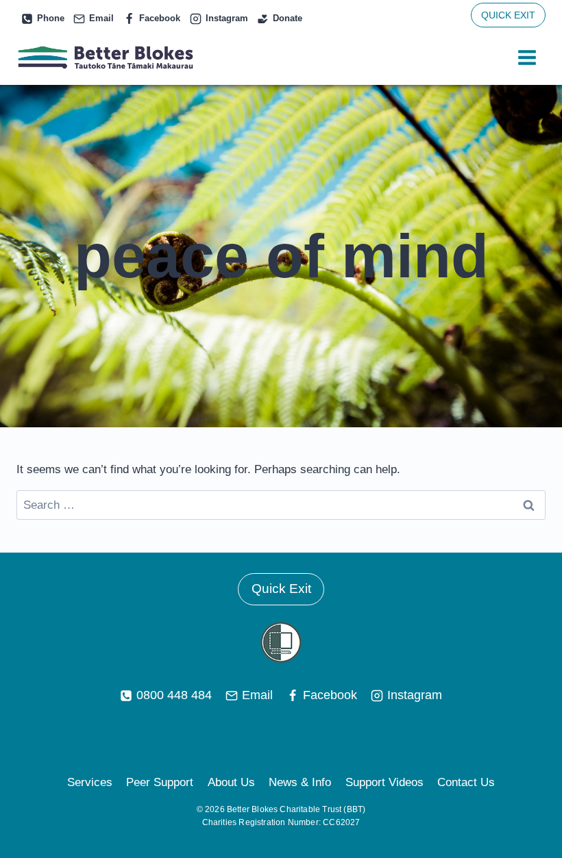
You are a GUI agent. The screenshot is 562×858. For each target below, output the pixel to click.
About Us (231, 782)
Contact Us (466, 782)
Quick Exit (281, 588)
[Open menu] (527, 58)
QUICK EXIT (508, 15)
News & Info (300, 782)
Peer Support (159, 782)
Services (89, 782)
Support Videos (384, 782)
